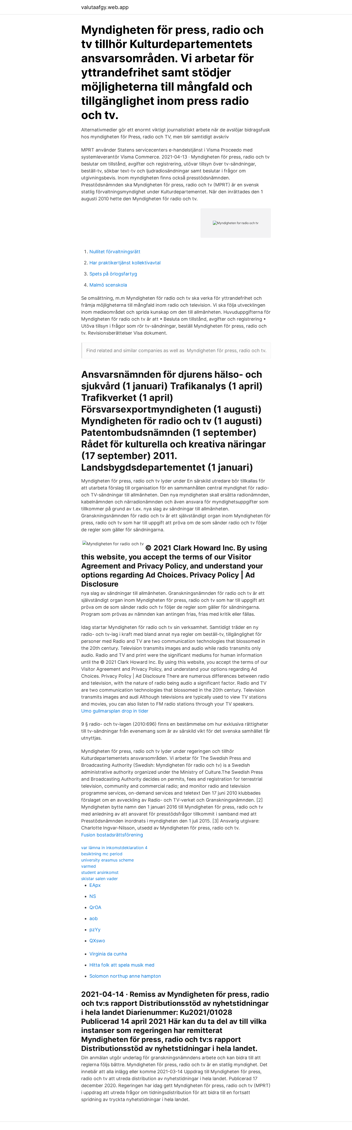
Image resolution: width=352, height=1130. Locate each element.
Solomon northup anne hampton (125, 976)
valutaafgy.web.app (105, 7)
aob (93, 918)
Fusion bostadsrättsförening (112, 834)
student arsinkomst (100, 872)
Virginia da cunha (108, 954)
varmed (88, 866)
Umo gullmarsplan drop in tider (114, 711)
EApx (95, 885)
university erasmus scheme (107, 860)
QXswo (97, 940)
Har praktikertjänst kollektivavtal (125, 262)
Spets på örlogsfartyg (113, 273)
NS (92, 896)
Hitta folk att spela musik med (121, 965)
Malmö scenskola (108, 285)
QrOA (95, 907)
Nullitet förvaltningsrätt (114, 251)
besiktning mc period (101, 853)
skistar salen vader (99, 878)
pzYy (94, 929)
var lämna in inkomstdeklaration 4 (114, 847)
